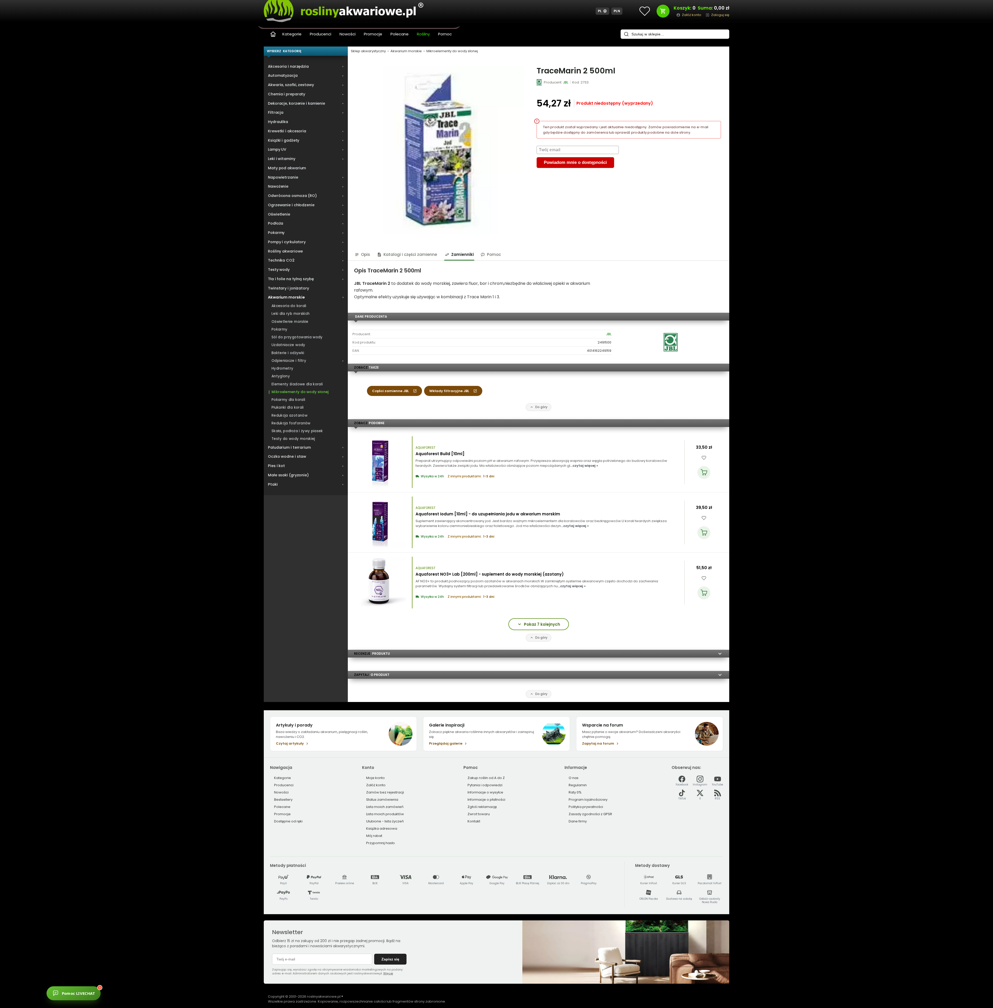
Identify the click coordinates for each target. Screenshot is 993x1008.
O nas (573, 777)
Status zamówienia (382, 799)
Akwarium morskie (406, 51)
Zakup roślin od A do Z (486, 777)
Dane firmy (578, 821)
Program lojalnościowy (588, 799)
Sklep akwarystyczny (368, 51)
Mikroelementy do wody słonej (452, 51)
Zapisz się (390, 959)
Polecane (399, 34)
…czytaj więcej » (584, 465)
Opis (365, 254)
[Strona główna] (273, 34)
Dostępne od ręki (288, 821)
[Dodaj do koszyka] (703, 472)
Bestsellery (283, 799)
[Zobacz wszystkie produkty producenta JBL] (539, 82)
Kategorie (292, 34)
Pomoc (445, 34)
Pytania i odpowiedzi (485, 785)
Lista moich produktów (385, 814)
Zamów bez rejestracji (385, 792)
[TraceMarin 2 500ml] (440, 150)
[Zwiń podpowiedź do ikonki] (148, 984)
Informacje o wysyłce (485, 792)
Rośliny (423, 34)
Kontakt (474, 821)
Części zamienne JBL (390, 390)
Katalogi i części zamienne (410, 254)
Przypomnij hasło (380, 843)
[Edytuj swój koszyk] (663, 11)
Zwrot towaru (479, 814)
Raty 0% (575, 792)
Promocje (373, 34)
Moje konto (375, 777)
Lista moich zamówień (384, 806)
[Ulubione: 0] (644, 11)
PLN (617, 11)
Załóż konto (376, 785)
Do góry (541, 407)
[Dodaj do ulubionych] (704, 457)
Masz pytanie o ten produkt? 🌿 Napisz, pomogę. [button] (122, 990)
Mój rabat (374, 835)
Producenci (320, 34)
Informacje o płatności (486, 799)
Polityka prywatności (586, 806)
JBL (608, 334)
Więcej (388, 973)
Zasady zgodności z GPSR (590, 814)
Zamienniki (462, 254)
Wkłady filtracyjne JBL (449, 390)
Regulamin (578, 785)
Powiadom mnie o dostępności (575, 162)
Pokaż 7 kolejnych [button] (542, 624)
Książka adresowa (381, 828)
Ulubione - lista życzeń (385, 821)
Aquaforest (425, 447)
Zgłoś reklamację (482, 806)
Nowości (348, 34)
